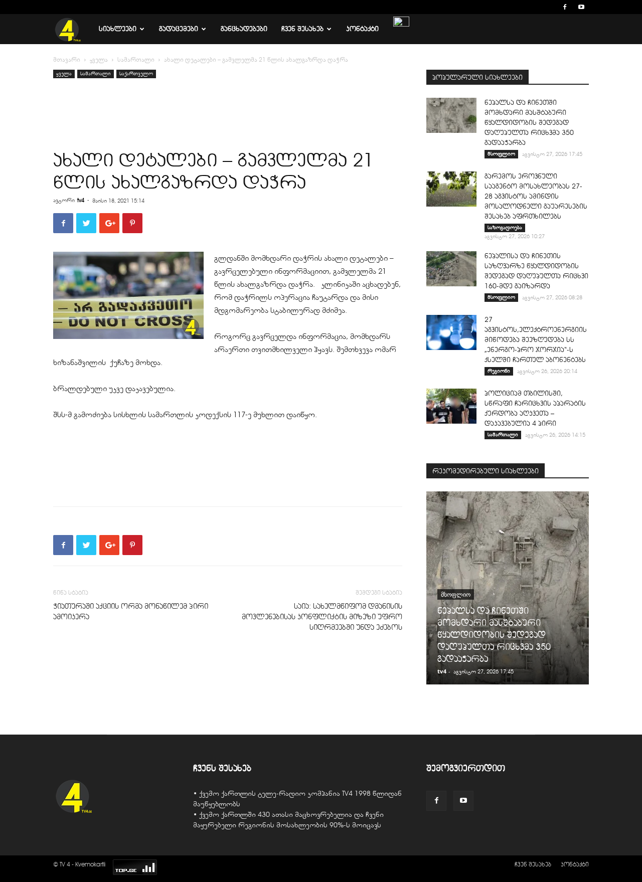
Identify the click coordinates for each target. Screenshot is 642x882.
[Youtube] (581, 7)
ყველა (99, 60)
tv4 (80, 200)
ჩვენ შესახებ (302, 29)
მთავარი (66, 60)
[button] (549, 7)
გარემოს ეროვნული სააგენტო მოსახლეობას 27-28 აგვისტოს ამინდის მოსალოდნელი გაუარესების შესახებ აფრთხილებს (536, 196)
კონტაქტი (362, 29)
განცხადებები (244, 29)
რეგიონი (499, 371)
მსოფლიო (501, 153)
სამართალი (135, 60)
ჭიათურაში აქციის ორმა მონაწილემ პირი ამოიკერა (130, 611)
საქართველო (136, 73)
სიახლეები (117, 29)
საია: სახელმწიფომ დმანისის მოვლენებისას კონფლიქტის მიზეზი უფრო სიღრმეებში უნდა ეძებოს (322, 617)
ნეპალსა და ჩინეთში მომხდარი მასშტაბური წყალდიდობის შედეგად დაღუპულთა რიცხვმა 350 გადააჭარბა (529, 122)
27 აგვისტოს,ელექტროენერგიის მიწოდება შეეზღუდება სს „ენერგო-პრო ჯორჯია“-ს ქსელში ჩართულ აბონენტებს (536, 339)
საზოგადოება (505, 227)
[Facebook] (564, 7)
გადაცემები (178, 29)
